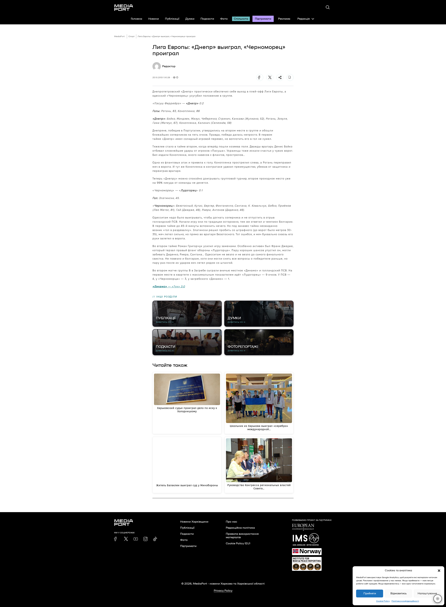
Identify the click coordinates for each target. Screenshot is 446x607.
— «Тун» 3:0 (168, 286)
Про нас (231, 521)
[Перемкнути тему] (437, 598)
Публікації (172, 18)
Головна (136, 18)
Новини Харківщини (194, 521)
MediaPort (119, 36)
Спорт (131, 36)
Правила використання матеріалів (242, 535)
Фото (224, 18)
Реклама (284, 18)
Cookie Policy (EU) (238, 543)
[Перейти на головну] (123, 7)
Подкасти (207, 18)
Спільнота (241, 18)
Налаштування (427, 593)
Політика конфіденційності (405, 601)
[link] (116, 539)
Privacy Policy (223, 590)
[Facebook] (259, 77)
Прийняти (369, 593)
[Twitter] (269, 77)
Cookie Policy (383, 601)
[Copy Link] (290, 77)
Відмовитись (398, 593)
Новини (153, 18)
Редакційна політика (240, 527)
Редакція (303, 18)
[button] (439, 570)
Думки (189, 18)
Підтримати (263, 18)
